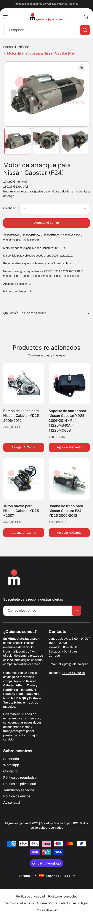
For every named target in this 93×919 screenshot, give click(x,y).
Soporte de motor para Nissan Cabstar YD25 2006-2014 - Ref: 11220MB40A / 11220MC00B (67, 420)
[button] (6, 17)
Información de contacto (53, 903)
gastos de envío (44, 191)
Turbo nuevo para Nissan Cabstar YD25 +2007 (21, 511)
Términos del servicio (19, 903)
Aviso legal (80, 903)
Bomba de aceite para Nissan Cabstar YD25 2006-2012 (21, 416)
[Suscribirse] (76, 611)
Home (8, 47)
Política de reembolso (62, 896)
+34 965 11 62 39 (73, 672)
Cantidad (9, 208)
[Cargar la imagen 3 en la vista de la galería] (75, 141)
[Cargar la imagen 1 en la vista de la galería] (17, 141)
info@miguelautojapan (73, 664)
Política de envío (47, 910)
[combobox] (46, 30)
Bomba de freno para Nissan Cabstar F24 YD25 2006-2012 (66, 511)
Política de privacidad (30, 896)
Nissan (23, 47)
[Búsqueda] (85, 30)
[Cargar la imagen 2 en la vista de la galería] (46, 141)
